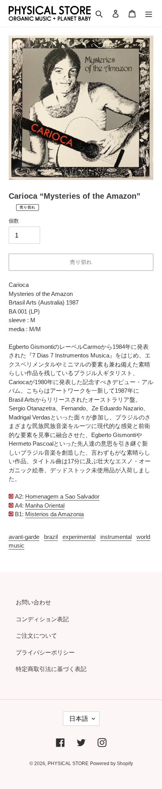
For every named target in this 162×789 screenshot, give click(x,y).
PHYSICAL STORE (68, 763)
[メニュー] (148, 13)
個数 (14, 221)
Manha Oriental (44, 505)
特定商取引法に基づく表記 (51, 669)
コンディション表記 (42, 619)
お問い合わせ (33, 602)
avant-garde (24, 536)
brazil (51, 536)
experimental (79, 536)
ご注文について (36, 635)
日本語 (78, 718)
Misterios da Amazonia (54, 514)
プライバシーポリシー (45, 652)
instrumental (116, 536)
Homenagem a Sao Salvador (62, 496)
